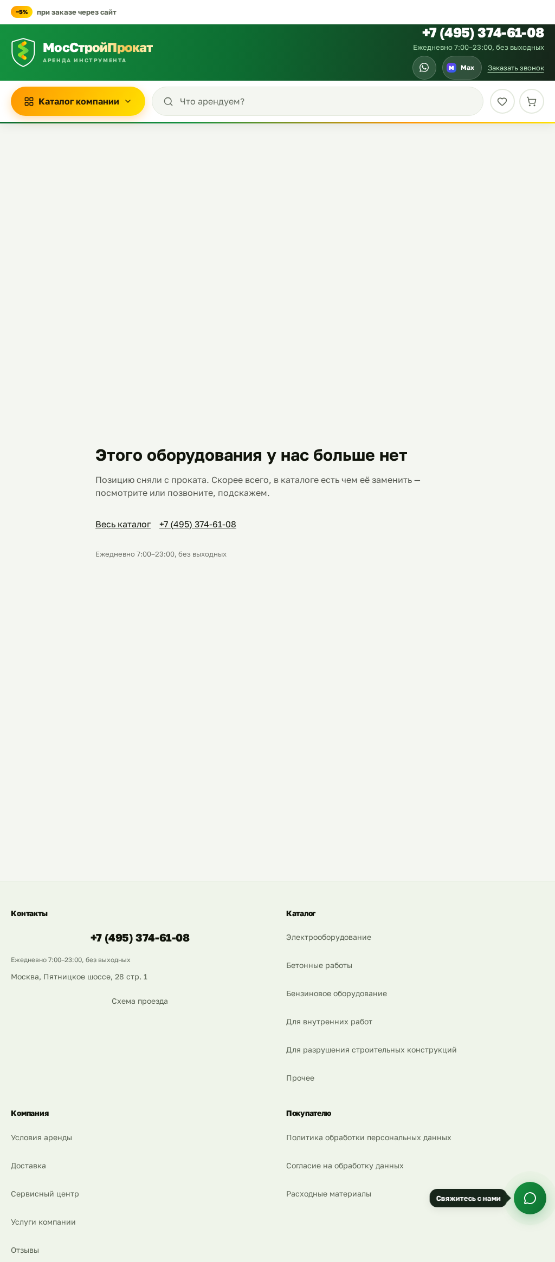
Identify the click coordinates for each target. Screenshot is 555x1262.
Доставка (28, 1165)
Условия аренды (41, 1137)
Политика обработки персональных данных (368, 1137)
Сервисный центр (45, 1193)
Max (461, 67)
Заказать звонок (516, 67)
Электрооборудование (328, 936)
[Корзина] (531, 101)
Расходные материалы (328, 1193)
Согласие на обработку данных (345, 1165)
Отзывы (25, 1249)
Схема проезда (140, 1000)
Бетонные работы (319, 965)
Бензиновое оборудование (336, 993)
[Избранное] (502, 101)
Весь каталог (123, 524)
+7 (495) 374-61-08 (483, 32)
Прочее (300, 1077)
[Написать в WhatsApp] (424, 68)
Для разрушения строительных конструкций (371, 1049)
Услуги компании (43, 1221)
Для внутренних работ (329, 1021)
